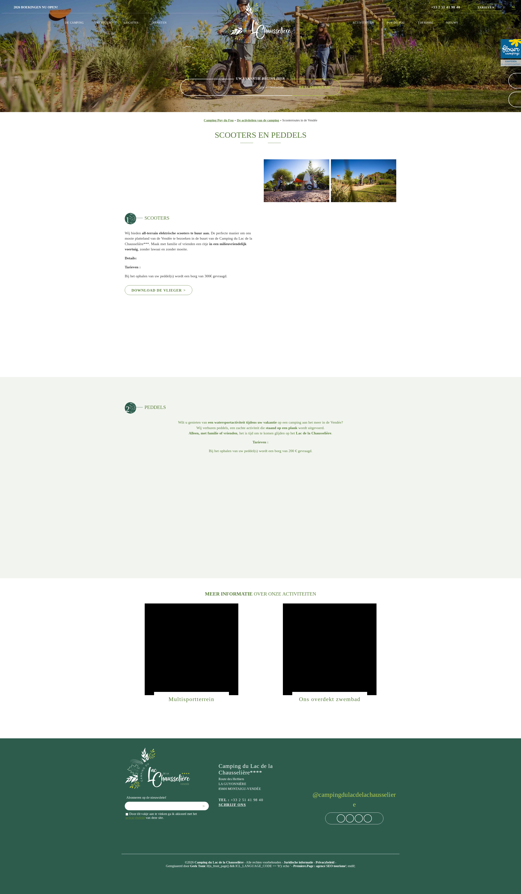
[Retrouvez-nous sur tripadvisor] (359, 818)
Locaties (131, 22)
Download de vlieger (158, 290)
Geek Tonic (198, 866)
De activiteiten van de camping (258, 120)
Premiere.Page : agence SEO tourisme (319, 866)
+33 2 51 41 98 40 (445, 7)
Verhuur (104, 22)
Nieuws (452, 22)
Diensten (159, 22)
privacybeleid (135, 817)
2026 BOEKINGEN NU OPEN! (36, 7)
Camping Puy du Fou (219, 120)
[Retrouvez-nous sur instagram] (350, 818)
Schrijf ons (232, 805)
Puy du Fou (396, 22)
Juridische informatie (299, 862)
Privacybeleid (325, 862)
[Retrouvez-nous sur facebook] (341, 818)
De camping (74, 22)
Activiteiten (363, 22)
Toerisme (425, 22)
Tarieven (485, 7)
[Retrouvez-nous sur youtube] (368, 818)
